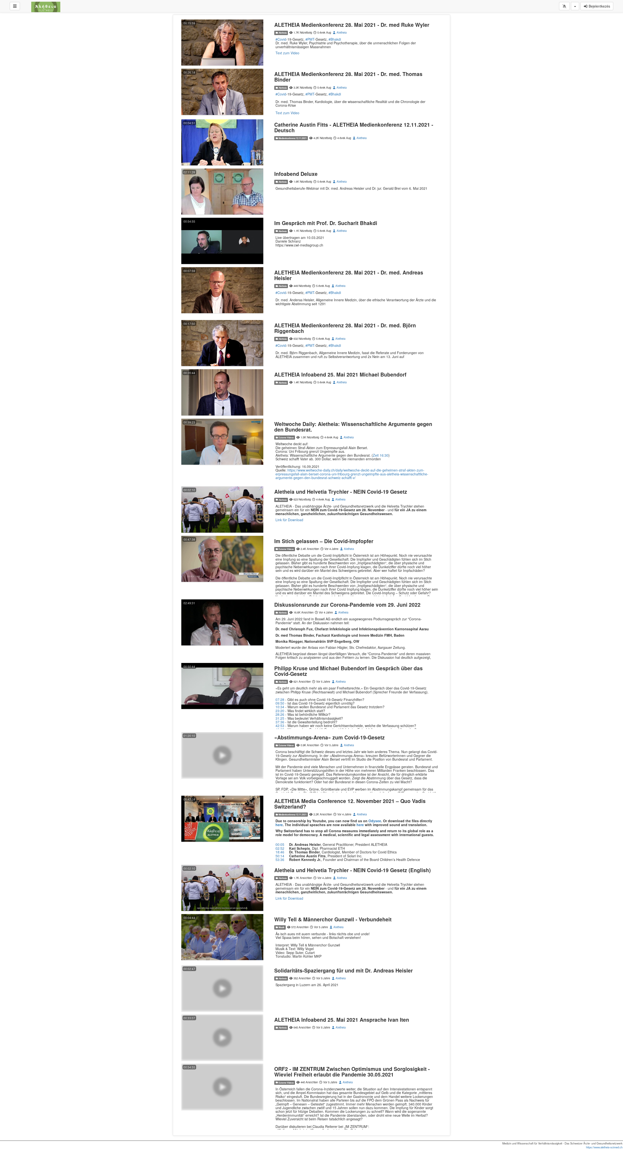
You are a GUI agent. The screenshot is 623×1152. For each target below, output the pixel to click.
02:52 (279, 848)
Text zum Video (287, 52)
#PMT (309, 39)
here (360, 824)
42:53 (279, 725)
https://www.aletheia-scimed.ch (604, 1147)
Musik (281, 927)
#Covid (280, 39)
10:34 (279, 706)
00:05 (279, 844)
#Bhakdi (335, 39)
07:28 (279, 699)
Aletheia (282, 32)
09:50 (279, 703)
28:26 (279, 714)
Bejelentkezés (599, 6)
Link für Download (289, 519)
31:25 (279, 718)
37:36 (279, 721)
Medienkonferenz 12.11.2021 (292, 138)
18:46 (279, 852)
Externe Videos (286, 437)
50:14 (279, 855)
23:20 (279, 710)
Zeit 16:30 (380, 455)
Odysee (374, 820)
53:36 (279, 859)
